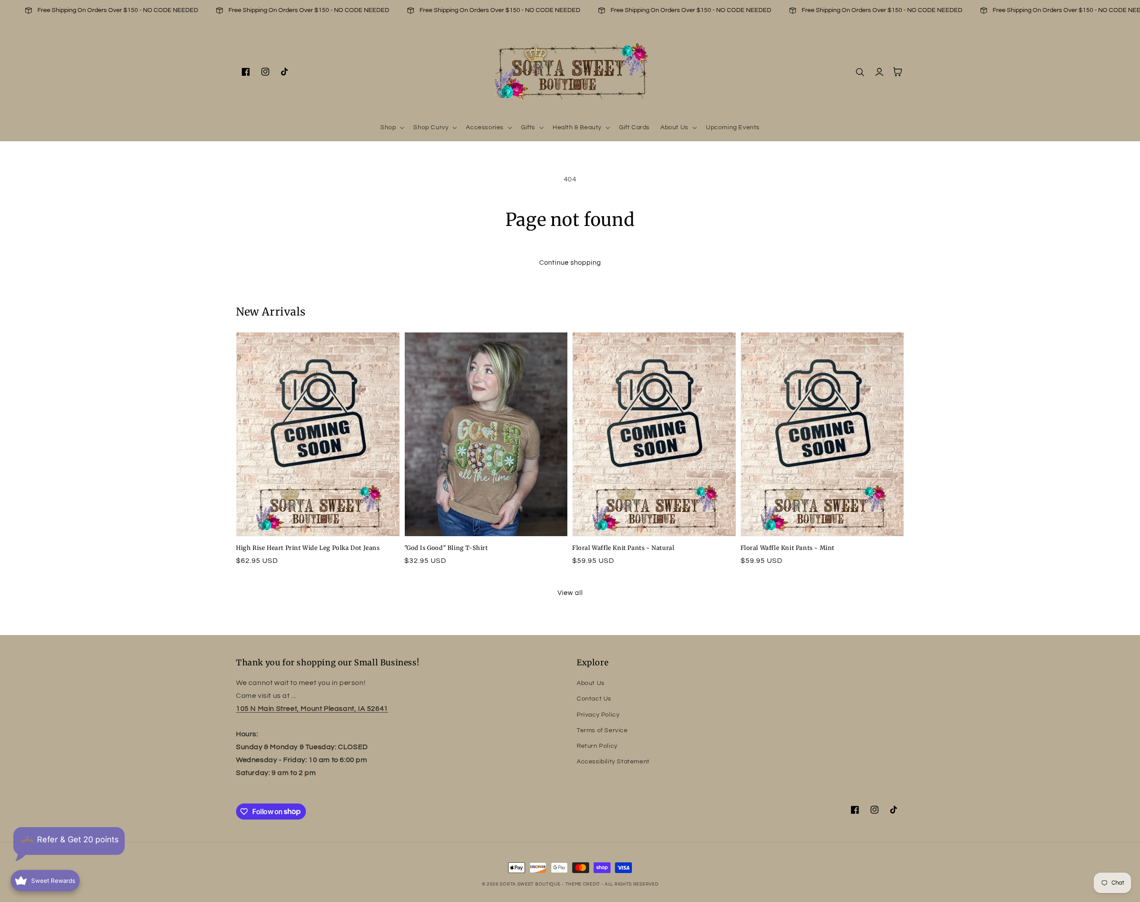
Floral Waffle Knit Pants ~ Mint (788, 548)
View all (570, 593)
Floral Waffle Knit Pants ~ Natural (623, 548)
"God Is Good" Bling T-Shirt (446, 548)
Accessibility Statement (613, 761)
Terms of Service (602, 730)
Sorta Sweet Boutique (530, 884)
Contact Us (594, 699)
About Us (591, 683)
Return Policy (597, 746)
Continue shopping (570, 262)
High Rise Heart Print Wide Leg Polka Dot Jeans (308, 548)
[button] (391, 127)
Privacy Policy (598, 715)
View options (318, 516)
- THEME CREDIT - (583, 884)
